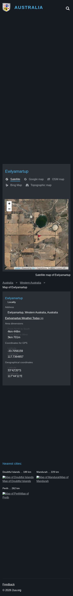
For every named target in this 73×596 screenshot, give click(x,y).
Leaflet (17, 268)
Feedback (9, 584)
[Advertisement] (36, 52)
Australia (8, 282)
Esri (33, 268)
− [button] (9, 208)
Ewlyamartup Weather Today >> (24, 318)
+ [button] (9, 203)
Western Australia (30, 282)
